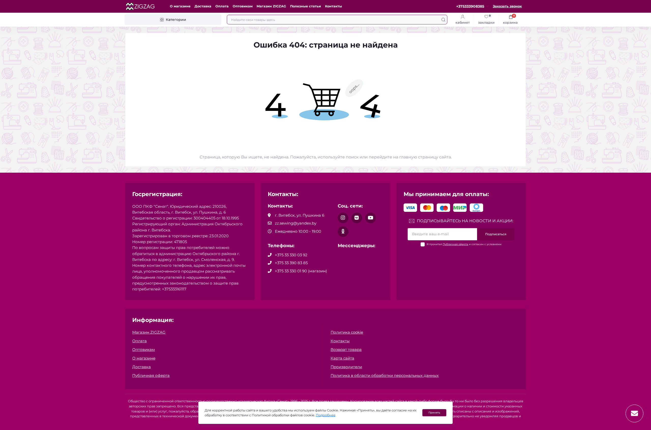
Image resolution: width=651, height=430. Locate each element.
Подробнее (325, 415)
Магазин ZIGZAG (271, 6)
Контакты (333, 6)
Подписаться (495, 234)
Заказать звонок (507, 6)
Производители (346, 366)
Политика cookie (347, 332)
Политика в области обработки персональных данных (385, 375)
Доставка (203, 6)
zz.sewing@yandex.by (295, 223)
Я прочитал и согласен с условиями (464, 244)
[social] (343, 218)
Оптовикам (243, 6)
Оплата (222, 6)
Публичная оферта (455, 244)
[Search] (443, 19)
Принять (434, 412)
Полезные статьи (305, 6)
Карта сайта (342, 358)
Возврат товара (346, 349)
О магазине (180, 6)
